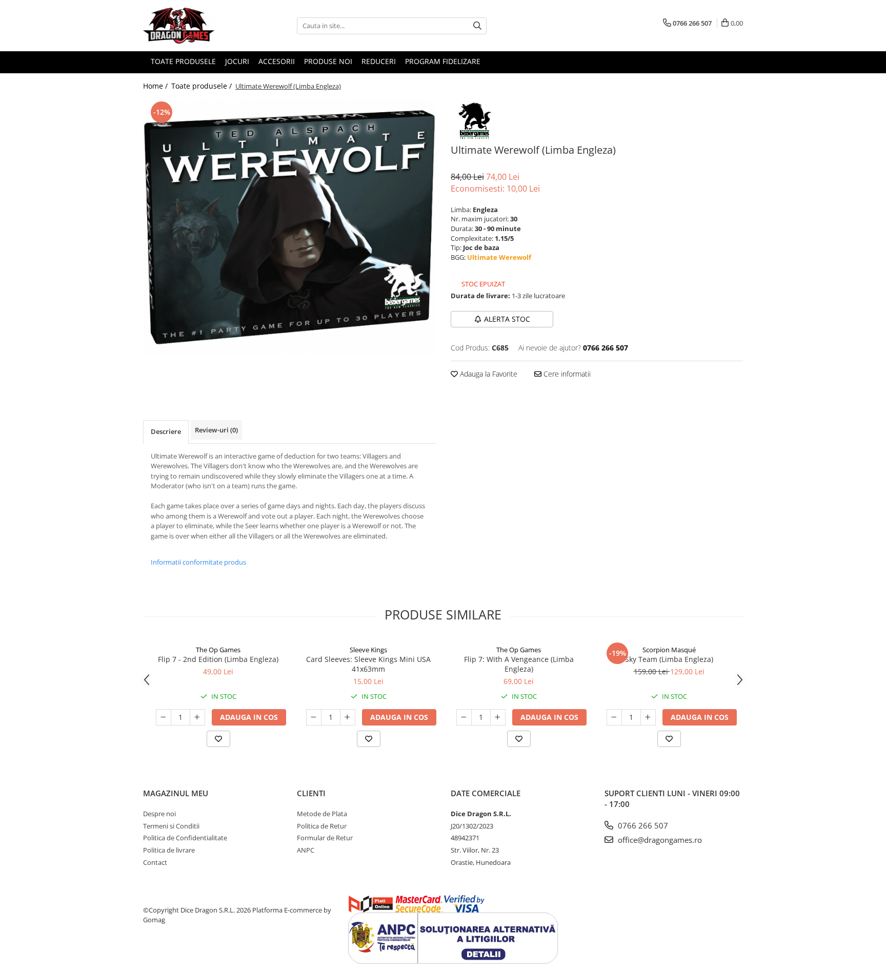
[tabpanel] (289, 227)
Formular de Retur (325, 837)
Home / (156, 86)
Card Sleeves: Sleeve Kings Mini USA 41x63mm (368, 664)
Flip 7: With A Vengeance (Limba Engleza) (519, 664)
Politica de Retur (322, 826)
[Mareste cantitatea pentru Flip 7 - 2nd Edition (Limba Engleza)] (197, 717)
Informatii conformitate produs (198, 562)
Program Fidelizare (442, 61)
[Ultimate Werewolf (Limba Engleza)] (289, 227)
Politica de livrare (169, 850)
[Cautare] (477, 25)
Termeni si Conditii (171, 826)
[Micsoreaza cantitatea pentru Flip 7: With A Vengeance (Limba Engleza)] (464, 717)
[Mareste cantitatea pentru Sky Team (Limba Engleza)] (648, 717)
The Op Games (218, 649)
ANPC (305, 850)
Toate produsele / (202, 86)
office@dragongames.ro (659, 840)
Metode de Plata (322, 813)
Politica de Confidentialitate (185, 837)
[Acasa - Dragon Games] (194, 26)
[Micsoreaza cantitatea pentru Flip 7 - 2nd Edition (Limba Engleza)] (163, 717)
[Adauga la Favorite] (218, 739)
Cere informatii (566, 374)
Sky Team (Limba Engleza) (669, 659)
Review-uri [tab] (216, 429)
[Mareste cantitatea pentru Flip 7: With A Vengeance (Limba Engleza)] (498, 717)
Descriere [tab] (166, 431)
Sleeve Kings (368, 649)
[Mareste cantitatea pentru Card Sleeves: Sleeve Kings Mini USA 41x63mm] (347, 717)
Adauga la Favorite (487, 374)
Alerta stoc (507, 319)
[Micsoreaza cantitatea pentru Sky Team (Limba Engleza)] (614, 717)
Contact (155, 862)
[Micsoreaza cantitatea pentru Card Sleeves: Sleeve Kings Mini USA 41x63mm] (313, 717)
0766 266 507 (642, 825)
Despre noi (159, 813)
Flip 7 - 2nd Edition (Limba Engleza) (218, 659)
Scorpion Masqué (669, 649)
